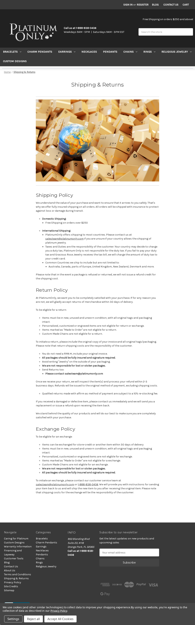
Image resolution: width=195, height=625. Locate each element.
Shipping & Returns (16, 578)
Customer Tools (13, 558)
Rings (147, 51)
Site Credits (11, 586)
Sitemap (9, 590)
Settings (13, 619)
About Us (9, 570)
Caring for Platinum (16, 538)
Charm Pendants (39, 51)
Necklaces (89, 51)
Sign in (128, 4)
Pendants (110, 51)
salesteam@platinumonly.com (64, 238)
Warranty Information (18, 546)
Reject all (33, 619)
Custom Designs (15, 61)
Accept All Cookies (60, 619)
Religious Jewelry (174, 51)
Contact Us (170, 4)
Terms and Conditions (17, 574)
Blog (155, 4)
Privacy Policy (12, 582)
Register (143, 4)
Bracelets (10, 51)
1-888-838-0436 (88, 484)
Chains (128, 51)
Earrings (65, 51)
